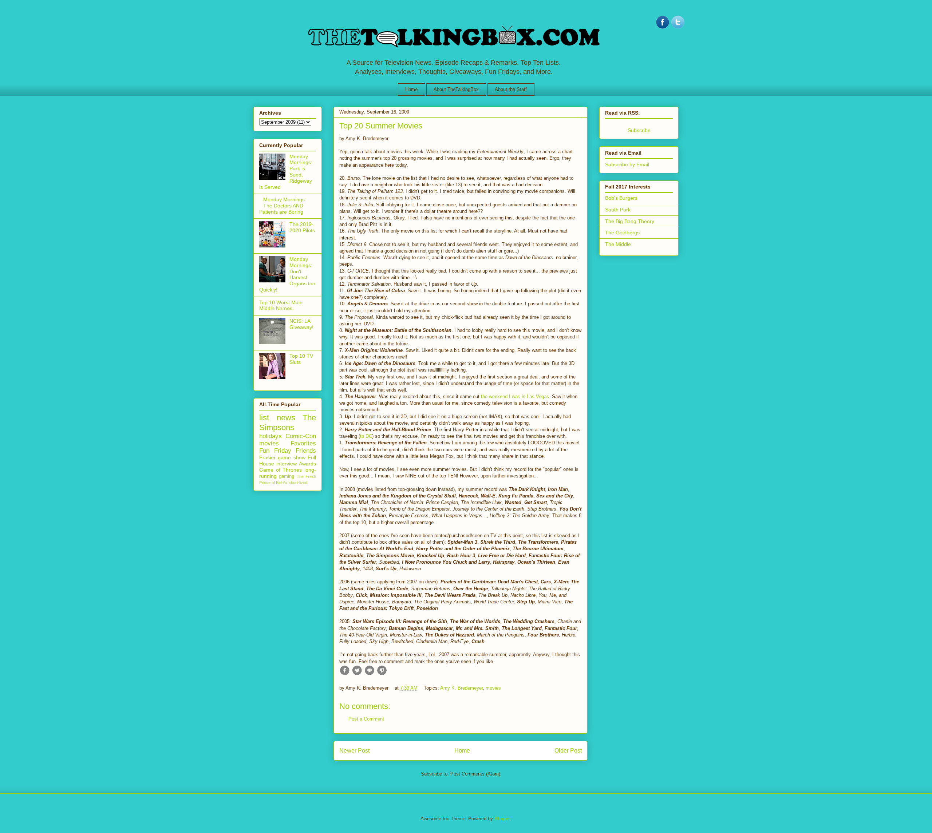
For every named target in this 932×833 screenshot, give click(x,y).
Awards (307, 464)
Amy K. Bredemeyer (461, 688)
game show (291, 457)
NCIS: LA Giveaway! (301, 324)
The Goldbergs (622, 232)
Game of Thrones (280, 470)
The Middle (618, 244)
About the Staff (511, 89)
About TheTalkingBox (456, 89)
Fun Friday (275, 450)
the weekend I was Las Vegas (515, 396)
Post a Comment (366, 719)
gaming (286, 476)
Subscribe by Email (627, 164)
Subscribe (639, 130)
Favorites (303, 443)
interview (286, 464)
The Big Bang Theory (629, 221)
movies (493, 688)
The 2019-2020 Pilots (302, 227)
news (286, 417)
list (264, 417)
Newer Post (354, 750)
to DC (366, 436)
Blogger (502, 818)
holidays (270, 436)
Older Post (568, 750)
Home (411, 89)
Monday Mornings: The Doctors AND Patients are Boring (282, 206)
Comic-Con (300, 436)
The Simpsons (287, 422)
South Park (618, 210)
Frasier (267, 457)
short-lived (298, 482)
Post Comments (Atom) (475, 774)
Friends (306, 450)
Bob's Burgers (621, 198)
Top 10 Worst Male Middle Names (281, 306)
